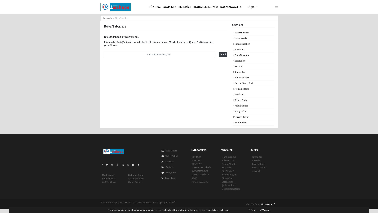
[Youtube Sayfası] (119, 164)
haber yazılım (223, 202)
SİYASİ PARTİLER (200, 174)
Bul (224, 54)
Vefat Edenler (241, 105)
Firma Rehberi (241, 89)
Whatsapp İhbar (136, 178)
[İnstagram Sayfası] (113, 164)
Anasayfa (107, 18)
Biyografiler (240, 111)
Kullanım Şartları (136, 175)
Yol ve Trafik (240, 38)
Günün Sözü (240, 122)
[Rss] (129, 164)
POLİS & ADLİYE (200, 181)
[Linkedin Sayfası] (124, 164)
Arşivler (169, 167)
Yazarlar (169, 161)
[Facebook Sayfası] (103, 164)
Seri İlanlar (240, 94)
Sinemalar (227, 178)
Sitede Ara (257, 157)
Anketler (256, 160)
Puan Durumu (241, 55)
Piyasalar (239, 49)
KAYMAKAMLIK (230, 7)
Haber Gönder (135, 182)
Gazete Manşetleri (243, 83)
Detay (253, 210)
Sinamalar (239, 72)
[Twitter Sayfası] (108, 164)
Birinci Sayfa (240, 100)
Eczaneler (239, 60)
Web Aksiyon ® (268, 204)
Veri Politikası (109, 182)
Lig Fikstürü (228, 171)
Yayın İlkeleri (108, 178)
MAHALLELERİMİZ (205, 7)
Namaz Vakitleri (242, 44)
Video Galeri (171, 156)
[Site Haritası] (134, 164)
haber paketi (197, 202)
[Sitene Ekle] (140, 164)
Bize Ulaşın (170, 178)
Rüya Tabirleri (241, 77)
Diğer (251, 7)
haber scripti (210, 202)
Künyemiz (170, 172)
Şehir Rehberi (228, 185)
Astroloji (238, 66)
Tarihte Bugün (241, 117)
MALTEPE (169, 7)
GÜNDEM (155, 7)
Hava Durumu (241, 32)
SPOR (194, 178)
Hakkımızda (108, 175)
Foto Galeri (171, 150)
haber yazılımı (183, 202)
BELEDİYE (184, 7)
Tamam (266, 210)
